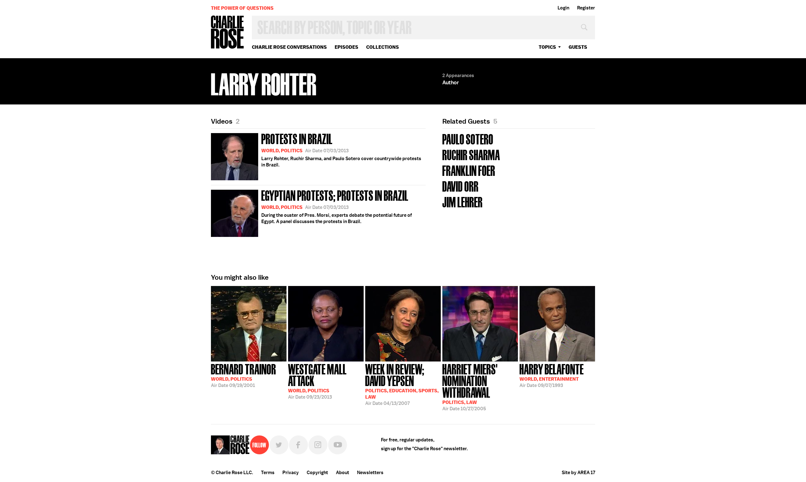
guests (578, 47)
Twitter (279, 444)
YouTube (337, 444)
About (342, 472)
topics (547, 47)
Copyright (317, 472)
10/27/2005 (470, 387)
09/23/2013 (317, 381)
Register (586, 8)
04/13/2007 (402, 384)
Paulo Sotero (467, 138)
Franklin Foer (468, 170)
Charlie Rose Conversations (289, 47)
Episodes (346, 47)
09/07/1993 (551, 375)
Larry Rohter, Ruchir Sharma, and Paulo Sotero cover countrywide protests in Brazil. (341, 149)
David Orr (460, 186)
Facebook (298, 444)
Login (563, 8)
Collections (382, 47)
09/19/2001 (243, 375)
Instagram (318, 444)
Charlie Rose (227, 32)
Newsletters (370, 472)
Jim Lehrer (462, 201)
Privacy (290, 472)
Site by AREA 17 (578, 472)
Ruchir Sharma (471, 154)
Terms (268, 472)
